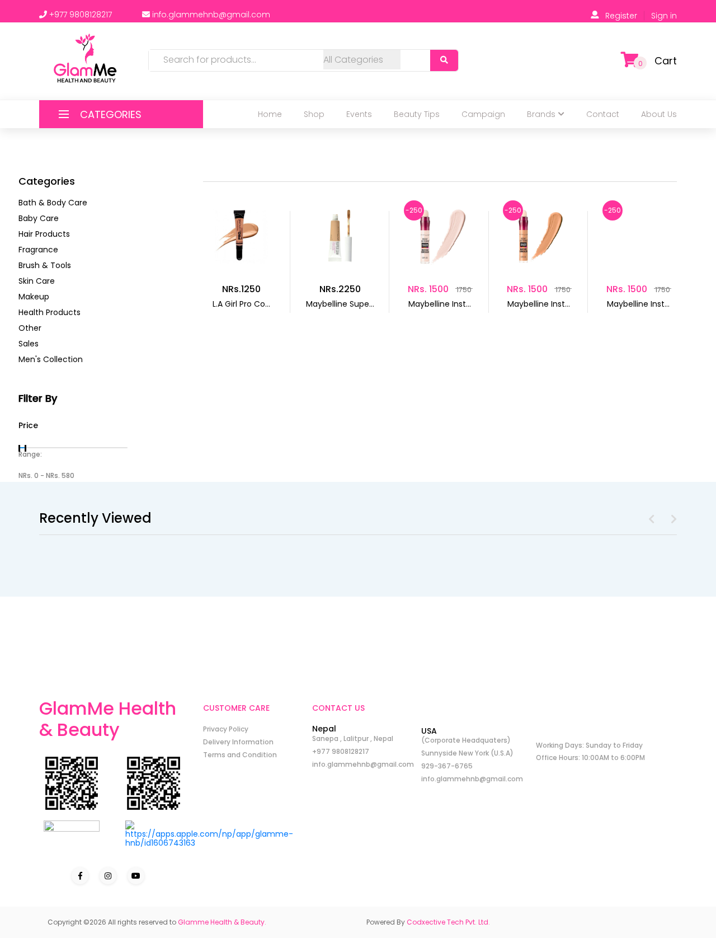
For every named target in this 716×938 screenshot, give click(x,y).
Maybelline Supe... (340, 303)
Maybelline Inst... (439, 303)
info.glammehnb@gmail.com (363, 764)
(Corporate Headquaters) (466, 740)
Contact (602, 114)
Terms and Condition (240, 754)
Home (270, 114)
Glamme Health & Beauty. (222, 922)
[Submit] (444, 60)
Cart (665, 61)
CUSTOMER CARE (236, 708)
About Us (659, 114)
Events (359, 114)
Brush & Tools (44, 265)
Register (621, 15)
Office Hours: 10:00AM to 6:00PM (590, 757)
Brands (541, 114)
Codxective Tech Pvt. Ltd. (448, 922)
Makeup (33, 296)
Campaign (483, 114)
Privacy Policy (225, 729)
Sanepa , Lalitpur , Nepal (352, 738)
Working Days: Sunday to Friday (589, 745)
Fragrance (38, 249)
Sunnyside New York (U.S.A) (467, 753)
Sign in (664, 15)
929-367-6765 (447, 766)
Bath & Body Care (52, 202)
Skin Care (36, 281)
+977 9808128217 (340, 751)
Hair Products (44, 234)
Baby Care (38, 218)
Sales (28, 343)
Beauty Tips (417, 114)
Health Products (49, 312)
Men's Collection (50, 359)
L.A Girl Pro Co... (241, 303)
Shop (314, 114)
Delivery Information (238, 742)
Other (29, 328)
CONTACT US (338, 708)
